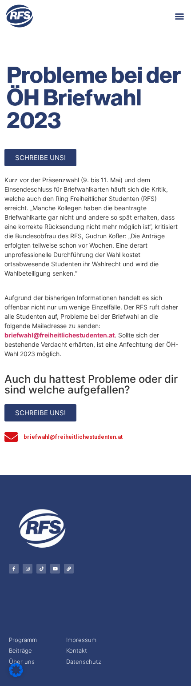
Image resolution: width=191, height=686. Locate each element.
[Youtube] (55, 569)
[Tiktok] (41, 569)
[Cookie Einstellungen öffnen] (16, 674)
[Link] (69, 569)
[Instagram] (27, 569)
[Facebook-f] (14, 569)
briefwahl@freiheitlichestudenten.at (59, 335)
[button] (179, 15)
